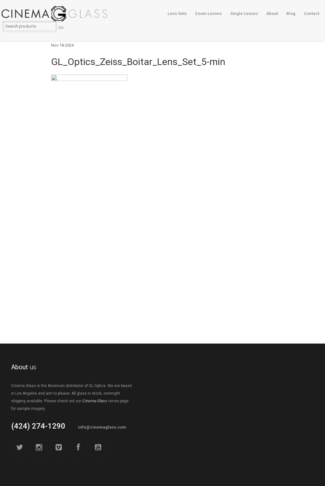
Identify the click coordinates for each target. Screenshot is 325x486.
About (272, 13)
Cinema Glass (94, 401)
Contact (311, 13)
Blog (290, 13)
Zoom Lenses (208, 13)
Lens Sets (177, 13)
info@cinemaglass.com (102, 427)
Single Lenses (244, 13)
